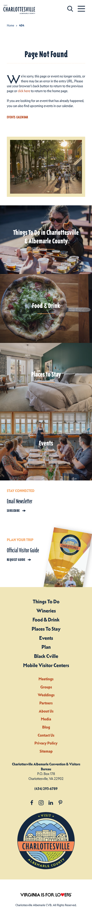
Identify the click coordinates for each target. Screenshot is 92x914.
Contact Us (46, 735)
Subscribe (13, 511)
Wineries (46, 611)
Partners (46, 703)
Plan (46, 647)
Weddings (46, 694)
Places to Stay (46, 629)
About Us (46, 711)
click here (24, 91)
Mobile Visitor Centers (46, 665)
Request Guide (16, 560)
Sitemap (46, 751)
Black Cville (46, 656)
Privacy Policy (46, 743)
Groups (46, 687)
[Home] (19, 9)
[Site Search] (70, 8)
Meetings (46, 678)
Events (46, 638)
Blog (46, 727)
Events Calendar (17, 117)
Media (46, 719)
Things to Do (46, 602)
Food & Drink (46, 620)
